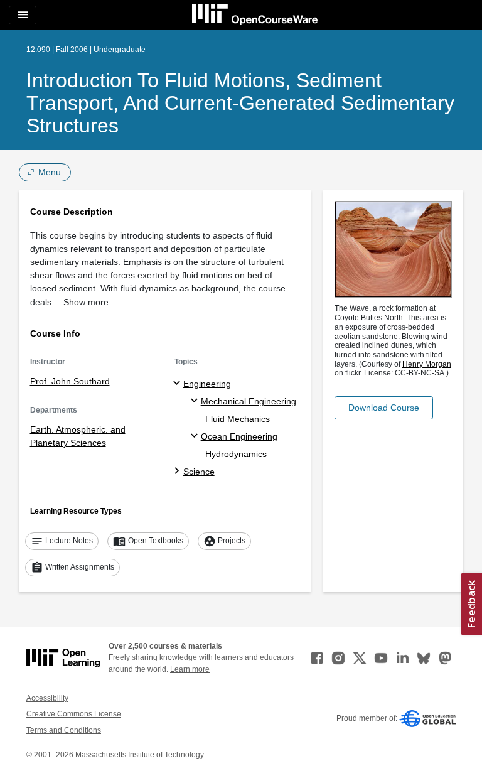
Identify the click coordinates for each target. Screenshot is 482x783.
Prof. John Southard (70, 381)
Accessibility (47, 698)
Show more (86, 302)
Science (199, 472)
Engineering (207, 384)
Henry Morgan (426, 364)
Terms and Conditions (63, 730)
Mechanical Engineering (248, 401)
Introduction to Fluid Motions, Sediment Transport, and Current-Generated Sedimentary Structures (240, 103)
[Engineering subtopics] (178, 383)
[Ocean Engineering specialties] (196, 436)
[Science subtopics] (178, 471)
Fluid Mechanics (237, 419)
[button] (384, 407)
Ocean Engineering (239, 436)
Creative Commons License (73, 714)
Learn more (190, 669)
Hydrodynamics (236, 454)
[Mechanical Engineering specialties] (196, 401)
